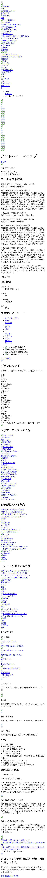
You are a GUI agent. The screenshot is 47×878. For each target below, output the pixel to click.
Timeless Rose (6, 540)
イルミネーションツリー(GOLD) (13, 549)
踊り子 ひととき (8, 486)
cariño (3, 561)
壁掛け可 (8, 343)
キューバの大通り (8, 596)
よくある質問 (6, 358)
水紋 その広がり (8, 499)
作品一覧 (8, 94)
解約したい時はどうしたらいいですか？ (18, 765)
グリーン (8, 336)
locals (3, 557)
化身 (2, 591)
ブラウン (8, 334)
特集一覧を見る (7, 675)
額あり (7, 320)
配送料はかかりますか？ (12, 751)
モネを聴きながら (8, 476)
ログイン (15, 876)
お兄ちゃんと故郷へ (9, 456)
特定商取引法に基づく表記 (11, 57)
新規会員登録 (6, 876)
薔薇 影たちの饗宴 (9, 472)
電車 (7, 329)
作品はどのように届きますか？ (15, 763)
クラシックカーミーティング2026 (14, 573)
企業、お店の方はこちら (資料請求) (15, 847)
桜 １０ (4, 536)
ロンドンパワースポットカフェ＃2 (14, 578)
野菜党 (3, 162)
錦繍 (2, 607)
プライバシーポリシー (9, 54)
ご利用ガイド (24, 840)
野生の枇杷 (5, 492)
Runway (4, 600)
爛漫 (2, 627)
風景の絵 (8, 323)
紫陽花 (3, 460)
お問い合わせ (13, 840)
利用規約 (4, 59)
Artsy (7, 325)
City (2, 521)
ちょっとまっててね (9, 611)
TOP (7, 92)
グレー (7, 338)
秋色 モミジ (6, 440)
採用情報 (4, 50)
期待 (2, 620)
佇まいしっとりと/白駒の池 (11, 512)
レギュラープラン (12, 318)
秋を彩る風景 (6, 449)
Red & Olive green (7, 544)
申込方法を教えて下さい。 (13, 747)
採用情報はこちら (14, 849)
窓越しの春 (5, 481)
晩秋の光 (4, 527)
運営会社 (4, 47)
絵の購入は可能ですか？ (12, 753)
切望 (2, 587)
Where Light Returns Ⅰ (10, 532)
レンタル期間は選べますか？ (14, 749)
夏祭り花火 (5, 444)
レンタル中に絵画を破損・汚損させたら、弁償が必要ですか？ (23, 757)
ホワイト (8, 341)
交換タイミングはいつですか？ (15, 760)
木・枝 (7, 327)
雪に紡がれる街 (7, 467)
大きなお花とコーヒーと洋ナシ (13, 516)
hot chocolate (5, 553)
